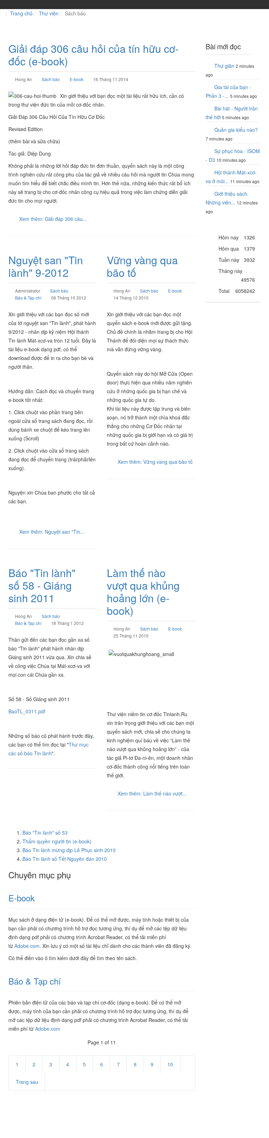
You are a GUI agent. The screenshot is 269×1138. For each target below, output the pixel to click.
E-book (76, 79)
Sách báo (51, 79)
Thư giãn (224, 65)
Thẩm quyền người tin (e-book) (56, 841)
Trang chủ (21, 13)
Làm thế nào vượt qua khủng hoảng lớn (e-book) (143, 591)
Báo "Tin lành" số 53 (45, 832)
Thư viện (48, 13)
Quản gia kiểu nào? (236, 129)
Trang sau (27, 1081)
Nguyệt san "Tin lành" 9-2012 (45, 266)
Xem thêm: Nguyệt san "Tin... (51, 531)
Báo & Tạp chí (28, 298)
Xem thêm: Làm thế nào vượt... (152, 793)
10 (170, 1064)
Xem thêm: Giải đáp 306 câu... (53, 218)
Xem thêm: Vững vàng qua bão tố (155, 461)
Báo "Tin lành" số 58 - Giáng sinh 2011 (42, 585)
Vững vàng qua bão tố (142, 266)
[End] (59, 1081)
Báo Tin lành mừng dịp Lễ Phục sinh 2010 (69, 850)
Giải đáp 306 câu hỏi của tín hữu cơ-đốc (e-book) (93, 55)
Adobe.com (27, 945)
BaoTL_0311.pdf (26, 711)
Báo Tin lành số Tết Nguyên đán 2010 (64, 858)
